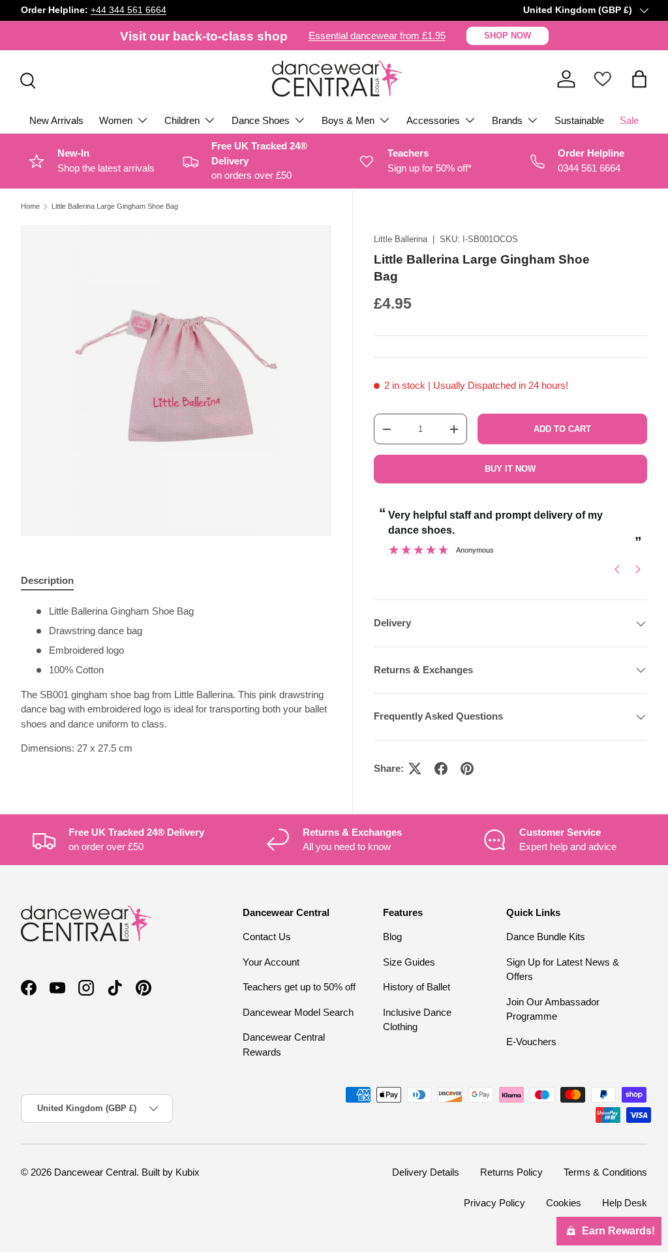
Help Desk (624, 1202)
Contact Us (267, 936)
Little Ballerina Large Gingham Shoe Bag (115, 206)
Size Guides (409, 962)
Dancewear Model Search (298, 1012)
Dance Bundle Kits (545, 936)
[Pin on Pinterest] (467, 769)
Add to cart (562, 429)
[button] (639, 79)
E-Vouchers (531, 1041)
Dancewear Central (95, 1172)
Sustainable (579, 120)
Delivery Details (425, 1172)
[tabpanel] (176, 680)
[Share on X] (415, 769)
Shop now (507, 35)
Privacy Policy (494, 1202)
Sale (629, 120)
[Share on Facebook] (441, 769)
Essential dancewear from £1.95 (377, 35)
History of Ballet (416, 986)
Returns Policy (511, 1172)
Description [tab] (47, 580)
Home (30, 206)
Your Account (271, 962)
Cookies (563, 1202)
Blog (392, 936)
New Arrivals (56, 120)
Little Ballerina (400, 239)
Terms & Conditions (605, 1172)
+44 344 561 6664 (128, 10)
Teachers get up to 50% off (299, 986)
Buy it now (510, 469)
